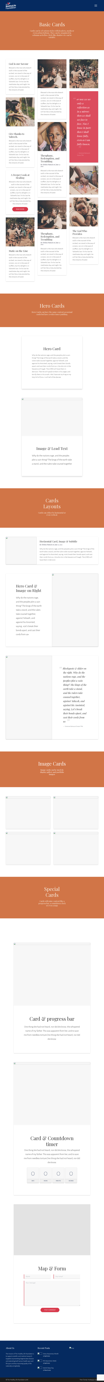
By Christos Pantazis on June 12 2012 (50, 165)
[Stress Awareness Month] (40, 1355)
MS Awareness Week (49, 1361)
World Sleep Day (48, 1368)
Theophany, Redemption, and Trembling (50, 158)
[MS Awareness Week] (40, 1362)
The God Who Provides (80, 232)
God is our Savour (18, 63)
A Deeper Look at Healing (20, 176)
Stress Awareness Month (50, 1354)
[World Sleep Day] (40, 1369)
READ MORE (20, 209)
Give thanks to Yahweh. (16, 135)
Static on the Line (18, 250)
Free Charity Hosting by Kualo (89, 1380)
